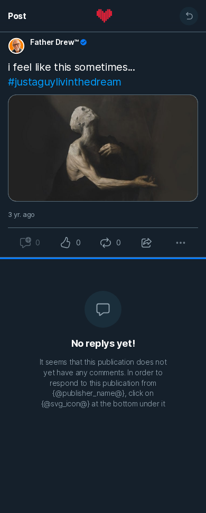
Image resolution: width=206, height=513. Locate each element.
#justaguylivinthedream (64, 81)
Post (17, 16)
